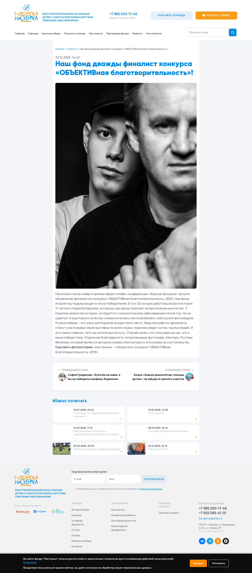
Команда (76, 515)
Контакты (76, 546)
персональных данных (151, 488)
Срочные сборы (51, 33)
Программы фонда (117, 33)
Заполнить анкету (169, 512)
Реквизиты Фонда (81, 540)
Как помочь (96, 33)
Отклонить (218, 563)
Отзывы (75, 535)
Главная (20, 33)
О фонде (33, 33)
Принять (198, 563)
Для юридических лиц (123, 520)
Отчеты (75, 529)
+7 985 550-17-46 (123, 13)
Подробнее (30, 562)
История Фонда (80, 509)
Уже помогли (154, 33)
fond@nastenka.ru (210, 518)
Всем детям (118, 509)
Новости (137, 33)
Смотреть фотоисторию (74, 347)
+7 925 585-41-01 (212, 513)
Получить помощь (75, 33)
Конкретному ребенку (123, 515)
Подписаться (154, 479)
